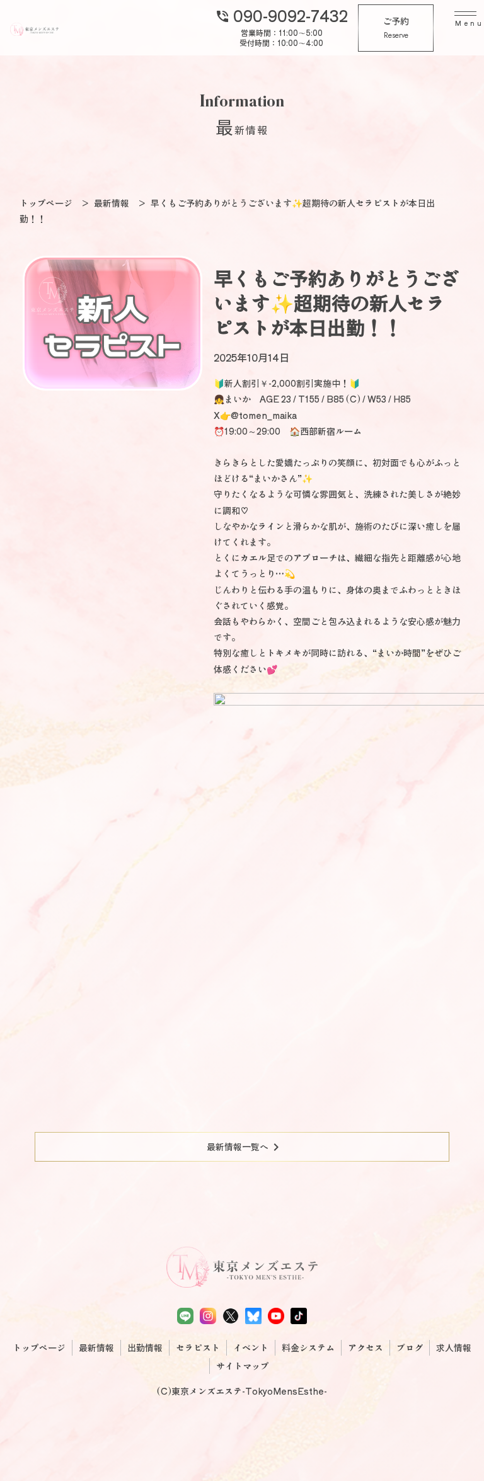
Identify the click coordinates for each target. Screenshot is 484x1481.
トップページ (39, 1347)
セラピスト (198, 1347)
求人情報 (453, 1347)
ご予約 (396, 27)
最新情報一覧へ (245, 1147)
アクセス (365, 1347)
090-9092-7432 (281, 15)
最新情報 (96, 1347)
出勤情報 (145, 1347)
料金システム (308, 1347)
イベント (250, 1347)
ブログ (409, 1347)
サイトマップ (242, 1365)
